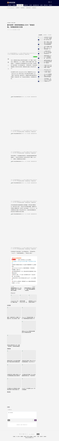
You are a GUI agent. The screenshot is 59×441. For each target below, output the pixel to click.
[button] (50, 2)
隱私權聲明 (30, 436)
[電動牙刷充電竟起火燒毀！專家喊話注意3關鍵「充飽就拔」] (41, 61)
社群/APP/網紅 (20, 5)
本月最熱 (49, 34)
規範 (8, 420)
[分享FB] (8, 59)
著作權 (28, 436)
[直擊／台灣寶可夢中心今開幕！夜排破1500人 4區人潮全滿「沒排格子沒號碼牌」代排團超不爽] (14, 311)
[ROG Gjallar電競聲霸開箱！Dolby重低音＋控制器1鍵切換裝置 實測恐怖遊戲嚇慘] (41, 75)
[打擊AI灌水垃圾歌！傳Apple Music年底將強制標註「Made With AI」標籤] (29, 355)
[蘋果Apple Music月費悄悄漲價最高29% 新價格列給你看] (29, 325)
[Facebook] (19, 434)
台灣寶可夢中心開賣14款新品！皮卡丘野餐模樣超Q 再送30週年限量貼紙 (13, 375)
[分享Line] (8, 62)
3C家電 (30, 5)
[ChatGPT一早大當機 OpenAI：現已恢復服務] (29, 382)
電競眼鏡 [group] (22, 7)
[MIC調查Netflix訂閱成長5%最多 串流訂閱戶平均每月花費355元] (14, 382)
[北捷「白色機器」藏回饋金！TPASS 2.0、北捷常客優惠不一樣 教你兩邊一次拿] (41, 48)
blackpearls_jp (21, 54)
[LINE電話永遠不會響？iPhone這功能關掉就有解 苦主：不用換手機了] (29, 368)
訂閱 (38, 434)
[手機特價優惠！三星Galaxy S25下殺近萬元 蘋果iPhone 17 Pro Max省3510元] (41, 80)
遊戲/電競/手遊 (36, 5)
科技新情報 (51, 5)
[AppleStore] (26, 434)
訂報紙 (38, 436)
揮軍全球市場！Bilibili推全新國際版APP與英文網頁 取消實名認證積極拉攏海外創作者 (13, 361)
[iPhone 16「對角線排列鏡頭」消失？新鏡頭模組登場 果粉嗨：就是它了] (29, 311)
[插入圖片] (33, 420)
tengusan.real (27, 54)
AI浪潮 (41, 5)
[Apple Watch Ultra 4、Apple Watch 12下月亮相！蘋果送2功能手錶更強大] (41, 71)
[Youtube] (49, 2)
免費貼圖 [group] (34, 7)
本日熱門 (40, 34)
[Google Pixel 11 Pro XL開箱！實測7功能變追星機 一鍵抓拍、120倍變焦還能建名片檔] (41, 66)
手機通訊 (14, 5)
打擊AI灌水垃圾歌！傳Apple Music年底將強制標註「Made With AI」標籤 (29, 361)
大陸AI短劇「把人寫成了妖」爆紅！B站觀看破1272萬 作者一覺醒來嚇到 (48, 38)
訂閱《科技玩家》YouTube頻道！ (25, 259)
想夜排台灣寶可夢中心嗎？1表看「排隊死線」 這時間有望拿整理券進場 (14, 346)
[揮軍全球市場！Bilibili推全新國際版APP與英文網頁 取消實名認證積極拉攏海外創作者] (14, 355)
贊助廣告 (9, 392)
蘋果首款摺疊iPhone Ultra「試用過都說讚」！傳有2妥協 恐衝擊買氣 (24, 301)
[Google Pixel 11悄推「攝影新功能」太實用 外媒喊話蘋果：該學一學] (15, 297)
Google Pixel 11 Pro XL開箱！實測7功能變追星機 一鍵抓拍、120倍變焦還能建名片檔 (48, 66)
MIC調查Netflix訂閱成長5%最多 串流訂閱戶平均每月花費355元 (13, 389)
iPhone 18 (13, 293)
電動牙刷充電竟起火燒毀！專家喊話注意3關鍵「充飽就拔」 (48, 61)
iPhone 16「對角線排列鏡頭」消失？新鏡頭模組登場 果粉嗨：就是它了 (28, 318)
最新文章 (9, 5)
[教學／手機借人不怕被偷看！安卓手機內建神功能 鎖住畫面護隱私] (41, 43)
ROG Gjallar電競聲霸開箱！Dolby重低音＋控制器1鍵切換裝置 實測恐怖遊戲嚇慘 (48, 75)
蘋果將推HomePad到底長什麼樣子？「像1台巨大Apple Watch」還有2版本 (32, 301)
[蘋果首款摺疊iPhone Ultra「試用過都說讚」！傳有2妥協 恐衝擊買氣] (24, 297)
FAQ (17, 436)
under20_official (15, 54)
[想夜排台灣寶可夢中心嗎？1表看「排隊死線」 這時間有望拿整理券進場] (14, 339)
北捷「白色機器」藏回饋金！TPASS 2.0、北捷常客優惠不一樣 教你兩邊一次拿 (48, 48)
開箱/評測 (26, 5)
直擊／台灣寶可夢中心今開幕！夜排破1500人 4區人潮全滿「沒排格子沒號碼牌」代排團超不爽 (13, 318)
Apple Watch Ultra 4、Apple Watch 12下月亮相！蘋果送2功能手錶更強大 (48, 71)
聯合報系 (35, 436)
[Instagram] (21, 434)
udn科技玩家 (9, 22)
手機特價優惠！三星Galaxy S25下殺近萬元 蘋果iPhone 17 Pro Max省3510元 (47, 80)
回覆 (35, 420)
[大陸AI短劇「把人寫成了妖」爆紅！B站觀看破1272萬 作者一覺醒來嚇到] (41, 38)
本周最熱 (45, 34)
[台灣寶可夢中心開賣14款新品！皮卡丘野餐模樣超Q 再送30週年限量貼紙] (14, 368)
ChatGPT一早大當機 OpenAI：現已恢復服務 (28, 389)
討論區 (8, 407)
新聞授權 (22, 436)
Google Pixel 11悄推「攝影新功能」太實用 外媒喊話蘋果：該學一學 (15, 301)
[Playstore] (25, 434)
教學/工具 (45, 5)
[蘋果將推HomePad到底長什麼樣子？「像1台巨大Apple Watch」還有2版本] (33, 297)
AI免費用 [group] (17, 7)
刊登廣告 (14, 436)
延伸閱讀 (9, 305)
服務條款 (25, 436)
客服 (18, 436)
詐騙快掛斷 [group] (28, 7)
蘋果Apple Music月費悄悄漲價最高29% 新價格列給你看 (28, 332)
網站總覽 (45, 436)
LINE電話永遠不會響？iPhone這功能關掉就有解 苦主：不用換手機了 (29, 375)
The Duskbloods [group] (11, 7)
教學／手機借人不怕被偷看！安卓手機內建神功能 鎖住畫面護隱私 (48, 43)
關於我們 (41, 436)
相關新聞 (9, 348)
